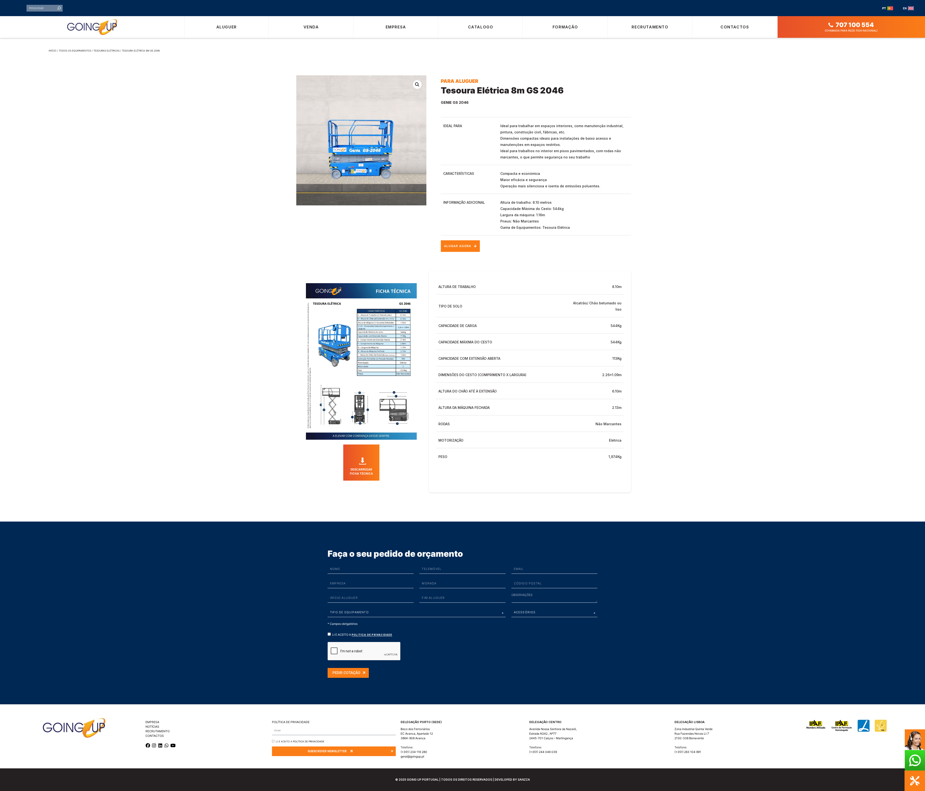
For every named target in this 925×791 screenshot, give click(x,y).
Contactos (734, 27)
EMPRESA (152, 722)
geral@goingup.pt (412, 756)
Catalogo (480, 27)
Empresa (396, 27)
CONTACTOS (154, 736)
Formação (565, 27)
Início (52, 50)
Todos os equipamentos (75, 50)
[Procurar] (59, 8)
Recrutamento (650, 27)
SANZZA (524, 779)
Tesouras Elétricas (106, 50)
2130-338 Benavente (689, 738)
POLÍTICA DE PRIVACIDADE (291, 722)
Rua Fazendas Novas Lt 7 (691, 733)
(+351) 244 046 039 (543, 752)
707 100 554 (855, 24)
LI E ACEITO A (362, 634)
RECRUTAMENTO (157, 731)
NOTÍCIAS (152, 726)
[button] (417, 84)
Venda (311, 27)
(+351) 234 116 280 (414, 752)
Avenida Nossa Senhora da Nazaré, (553, 729)
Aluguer (226, 27)
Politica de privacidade (372, 634)
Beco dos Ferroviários (415, 729)
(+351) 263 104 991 (687, 752)
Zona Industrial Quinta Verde (693, 729)
